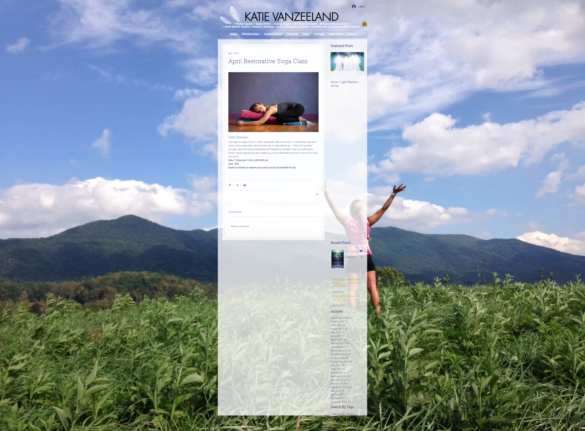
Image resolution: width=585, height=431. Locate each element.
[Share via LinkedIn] (244, 185)
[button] (364, 23)
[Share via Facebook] (229, 185)
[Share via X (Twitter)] (237, 185)
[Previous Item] (335, 61)
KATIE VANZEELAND (292, 17)
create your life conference (343, 414)
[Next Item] (359, 61)
